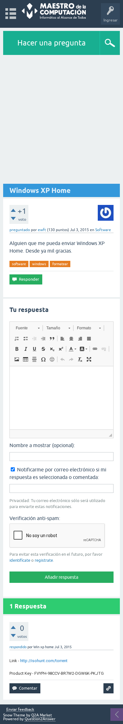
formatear (60, 264)
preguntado (19, 230)
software (19, 264)
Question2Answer (40, 719)
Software (103, 230)
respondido (17, 647)
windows (39, 264)
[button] (27, 328)
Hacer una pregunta (51, 43)
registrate (44, 560)
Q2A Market (41, 715)
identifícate (19, 560)
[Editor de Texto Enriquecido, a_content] (61, 397)
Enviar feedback (20, 710)
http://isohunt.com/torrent (43, 660)
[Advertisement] (61, 119)
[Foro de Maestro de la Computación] (53, 11)
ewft (42, 230)
